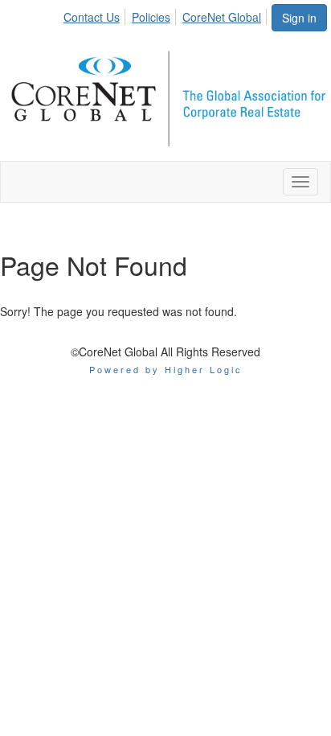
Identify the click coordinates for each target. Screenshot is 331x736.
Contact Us (91, 17)
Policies (151, 17)
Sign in (299, 18)
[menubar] (167, 14)
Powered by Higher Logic (166, 369)
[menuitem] (96, 14)
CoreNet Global (221, 17)
